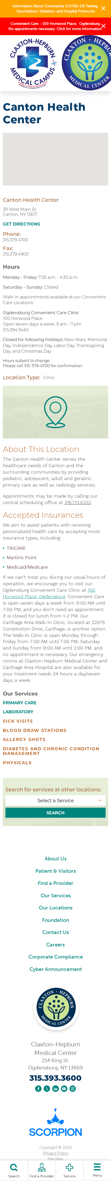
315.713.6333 (78, 502)
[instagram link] (72, 1088)
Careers (55, 944)
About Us (56, 858)
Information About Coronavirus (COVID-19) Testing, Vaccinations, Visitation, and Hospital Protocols (55, 8)
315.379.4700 (15, 239)
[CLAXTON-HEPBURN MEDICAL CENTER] (47, 62)
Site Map (55, 1159)
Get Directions (21, 224)
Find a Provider (55, 883)
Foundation (55, 920)
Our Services (56, 895)
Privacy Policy (55, 1153)
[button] (103, 9)
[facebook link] (38, 1088)
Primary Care (20, 702)
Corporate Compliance (55, 957)
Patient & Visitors (55, 871)
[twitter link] (47, 1088)
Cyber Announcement (55, 969)
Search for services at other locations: (53, 790)
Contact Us (55, 932)
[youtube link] (64, 1088)
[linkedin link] (55, 1088)
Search (55, 812)
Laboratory (18, 711)
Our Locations (56, 908)
